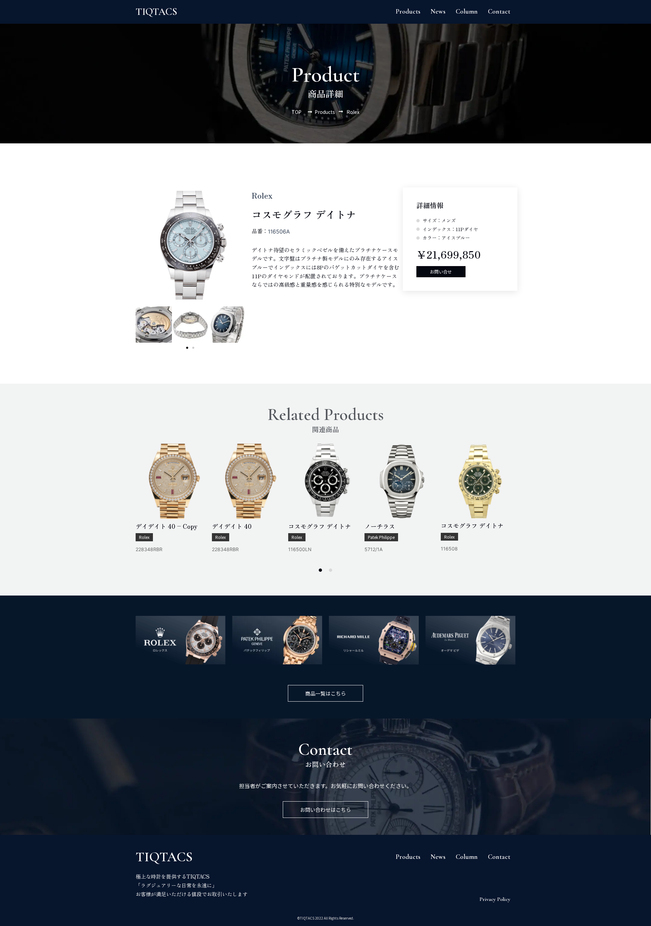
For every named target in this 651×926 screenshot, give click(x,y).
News (438, 11)
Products (408, 11)
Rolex (144, 537)
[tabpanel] (173, 503)
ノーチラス (379, 526)
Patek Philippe (381, 537)
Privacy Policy (494, 899)
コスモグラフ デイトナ (319, 526)
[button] (187, 348)
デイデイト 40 (232, 526)
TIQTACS (156, 11)
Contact (499, 11)
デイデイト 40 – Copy (166, 526)
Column (467, 11)
